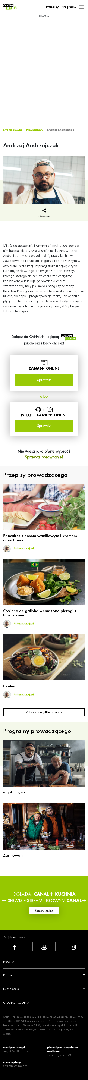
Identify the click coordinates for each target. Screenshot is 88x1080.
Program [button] (8, 975)
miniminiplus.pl (12, 1062)
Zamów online (44, 911)
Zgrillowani (13, 855)
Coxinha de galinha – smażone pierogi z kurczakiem (40, 613)
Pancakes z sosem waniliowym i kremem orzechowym (40, 538)
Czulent (9, 686)
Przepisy (52, 7)
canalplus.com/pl (14, 1047)
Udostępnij (44, 216)
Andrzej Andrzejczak (23, 548)
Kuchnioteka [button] (11, 989)
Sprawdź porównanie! (44, 457)
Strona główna (13, 129)
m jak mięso (14, 792)
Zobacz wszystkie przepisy (44, 712)
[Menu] (81, 6)
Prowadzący (34, 129)
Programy (69, 7)
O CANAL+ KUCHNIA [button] (16, 1002)
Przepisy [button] (8, 961)
